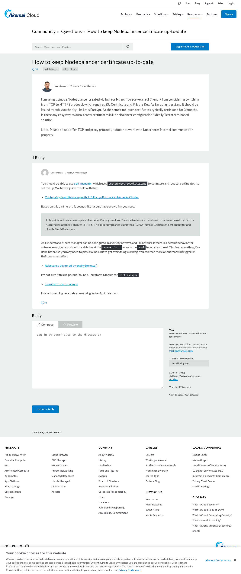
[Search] (128, 46)
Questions (71, 31)
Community (44, 31)
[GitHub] (27, 546)
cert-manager (83, 183)
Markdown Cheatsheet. (181, 350)
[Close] (235, 560)
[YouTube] (13, 546)
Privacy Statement (130, 570)
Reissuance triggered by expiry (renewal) (71, 265)
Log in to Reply (45, 409)
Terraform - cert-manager (61, 284)
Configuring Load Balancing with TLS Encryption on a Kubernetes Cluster (92, 197)
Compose (47, 324)
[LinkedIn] (20, 546)
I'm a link (173, 379)
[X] (7, 546)
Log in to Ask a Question (189, 46)
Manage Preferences (218, 560)
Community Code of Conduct (46, 432)
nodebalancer (51, 69)
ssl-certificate (70, 69)
